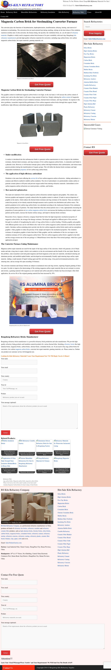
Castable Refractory (90, 85)
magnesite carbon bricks (32, 481)
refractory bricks (69, 344)
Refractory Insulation (48, 12)
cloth (19, 539)
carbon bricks (5, 533)
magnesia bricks (15, 533)
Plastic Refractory (89, 107)
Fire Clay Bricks (89, 54)
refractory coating (23, 536)
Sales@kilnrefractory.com (83, 5)
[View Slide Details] (27, 508)
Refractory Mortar (89, 119)
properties (23, 170)
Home (3, 12)
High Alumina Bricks (90, 51)
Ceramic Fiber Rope (90, 101)
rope (12, 539)
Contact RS (4, 16)
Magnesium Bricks (89, 57)
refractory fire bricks (20, 528)
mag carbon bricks (8, 481)
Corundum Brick (89, 63)
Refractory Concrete (90, 116)
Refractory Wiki (78, 12)
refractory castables (34, 528)
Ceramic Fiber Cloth (90, 94)
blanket (7, 539)
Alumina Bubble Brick (91, 82)
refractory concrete (12, 536)
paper (16, 539)
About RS (98, 12)
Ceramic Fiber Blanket (91, 88)
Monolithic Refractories (29, 12)
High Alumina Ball (89, 104)
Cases (89, 12)
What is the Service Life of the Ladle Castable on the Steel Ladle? (20, 483)
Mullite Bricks (88, 69)
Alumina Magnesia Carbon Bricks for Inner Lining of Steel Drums (20, 485)
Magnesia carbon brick (19, 481)
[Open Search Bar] (109, 16)
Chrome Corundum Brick (91, 66)
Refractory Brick (11, 12)
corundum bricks (26, 533)
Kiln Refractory (92, 1)
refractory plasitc (35, 536)
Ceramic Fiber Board (90, 91)
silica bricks (46, 531)
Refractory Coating (89, 113)
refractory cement (37, 533)
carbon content (66, 97)
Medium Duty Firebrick (91, 73)
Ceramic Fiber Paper (90, 98)
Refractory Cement (89, 110)
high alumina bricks (26, 531)
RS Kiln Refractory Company (10, 526)
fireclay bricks (37, 531)
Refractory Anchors (90, 79)
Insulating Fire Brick (90, 76)
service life (34, 178)
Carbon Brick (88, 60)
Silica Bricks (88, 48)
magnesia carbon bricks (23, 349)
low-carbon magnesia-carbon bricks (36, 210)
